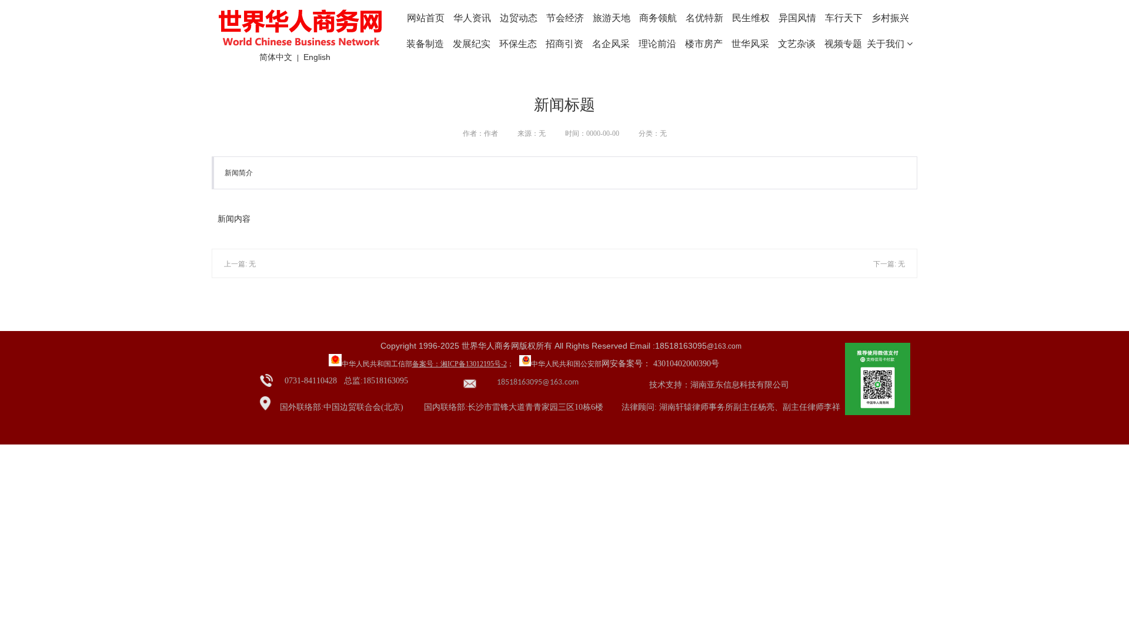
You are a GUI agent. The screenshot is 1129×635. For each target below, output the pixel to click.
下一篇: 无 (889, 264)
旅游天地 (611, 18)
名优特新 (704, 18)
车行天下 (844, 18)
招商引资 (564, 44)
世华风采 (750, 44)
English (316, 57)
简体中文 (275, 57)
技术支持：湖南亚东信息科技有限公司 (719, 384)
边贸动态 (518, 18)
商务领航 (658, 18)
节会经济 (565, 18)
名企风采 (611, 44)
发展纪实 (471, 44)
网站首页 (426, 18)
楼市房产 (704, 44)
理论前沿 (657, 44)
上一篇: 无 (240, 264)
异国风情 (797, 18)
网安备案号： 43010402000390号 (660, 363)
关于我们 (887, 44)
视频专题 (843, 44)
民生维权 (751, 18)
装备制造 (425, 44)
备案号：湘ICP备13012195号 (456, 364)
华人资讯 (472, 18)
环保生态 (518, 44)
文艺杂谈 (797, 44)
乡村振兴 (890, 18)
